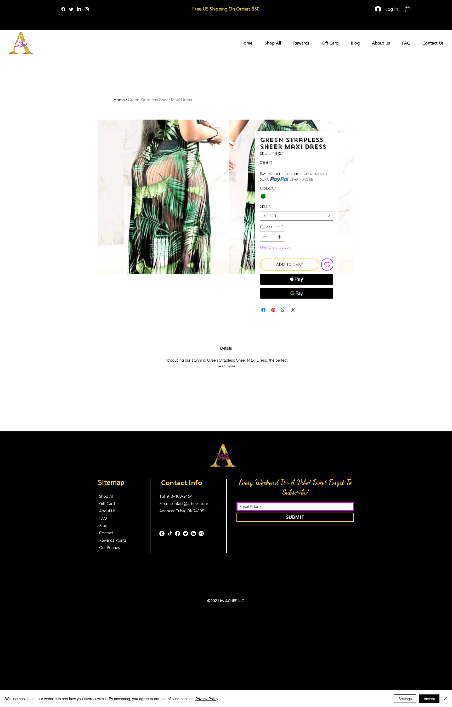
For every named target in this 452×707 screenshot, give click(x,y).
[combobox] (296, 216)
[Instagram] (86, 9)
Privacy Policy (206, 698)
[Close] (446, 698)
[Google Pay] (296, 293)
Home (119, 99)
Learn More (301, 179)
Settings (405, 698)
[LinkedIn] (79, 9)
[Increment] (280, 237)
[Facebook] (63, 9)
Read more (226, 366)
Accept (429, 698)
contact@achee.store (189, 503)
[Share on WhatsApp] (283, 310)
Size (265, 206)
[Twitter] (71, 9)
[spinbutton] (272, 237)
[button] (407, 9)
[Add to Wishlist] (327, 265)
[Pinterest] (162, 533)
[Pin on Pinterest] (273, 310)
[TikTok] (169, 533)
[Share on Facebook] (263, 310)
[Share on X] (293, 310)
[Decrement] (264, 237)
